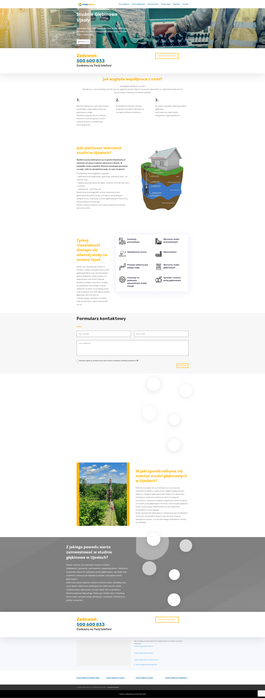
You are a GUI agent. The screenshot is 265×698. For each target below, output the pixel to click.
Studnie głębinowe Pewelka (143, 653)
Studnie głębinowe (138, 4)
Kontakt (185, 4)
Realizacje (176, 4)
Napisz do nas (167, 56)
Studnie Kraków (113, 687)
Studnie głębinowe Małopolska (146, 665)
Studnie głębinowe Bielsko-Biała (88, 678)
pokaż (87, 42)
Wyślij (183, 366)
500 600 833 (91, 60)
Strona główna (124, 4)
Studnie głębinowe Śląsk (144, 678)
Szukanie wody (153, 4)
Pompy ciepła (165, 4)
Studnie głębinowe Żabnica (143, 646)
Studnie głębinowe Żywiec (115, 678)
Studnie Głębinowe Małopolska (176, 678)
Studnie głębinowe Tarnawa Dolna (146, 660)
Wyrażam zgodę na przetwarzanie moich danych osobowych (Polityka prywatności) (108, 361)
